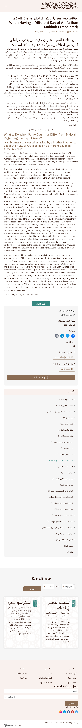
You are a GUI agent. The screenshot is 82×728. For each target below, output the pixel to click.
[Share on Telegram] (62, 336)
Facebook (68, 712)
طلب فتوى (41, 303)
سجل (71, 703)
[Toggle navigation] (6, 6)
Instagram (60, 712)
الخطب (49, 673)
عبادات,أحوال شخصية (66, 399)
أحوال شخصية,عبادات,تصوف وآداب (61, 521)
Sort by (76, 587)
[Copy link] (57, 336)
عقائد (71, 552)
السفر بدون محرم (19, 602)
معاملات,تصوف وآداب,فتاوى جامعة (61, 411)
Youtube (72, 712)
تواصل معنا (72, 677)
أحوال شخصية (68, 472)
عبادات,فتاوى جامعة (66, 454)
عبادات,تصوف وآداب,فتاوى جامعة (46, 31)
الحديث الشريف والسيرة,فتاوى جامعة (61, 497)
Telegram (64, 712)
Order (56, 586)
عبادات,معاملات (68, 448)
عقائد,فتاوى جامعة (67, 430)
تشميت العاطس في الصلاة (58, 605)
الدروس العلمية (22, 673)
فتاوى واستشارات (65, 31)
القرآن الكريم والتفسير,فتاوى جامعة (62, 491)
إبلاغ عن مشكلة (41, 377)
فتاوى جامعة (69, 424)
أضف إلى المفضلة (62, 357)
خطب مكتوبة (71, 682)
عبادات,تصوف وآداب (66, 466)
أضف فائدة (66, 369)
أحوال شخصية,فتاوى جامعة (64, 515)
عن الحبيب (72, 668)
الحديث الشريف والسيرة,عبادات (63, 503)
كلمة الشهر (48, 668)
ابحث (32, 588)
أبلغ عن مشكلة (71, 673)
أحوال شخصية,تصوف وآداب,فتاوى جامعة (59, 527)
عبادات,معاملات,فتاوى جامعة (63, 442)
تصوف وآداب (68, 485)
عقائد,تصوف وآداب (67, 436)
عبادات (70, 546)
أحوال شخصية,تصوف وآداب (64, 534)
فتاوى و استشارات (45, 677)
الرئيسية (75, 31)
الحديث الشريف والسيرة (65, 509)
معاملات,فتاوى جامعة (66, 405)
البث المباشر (23, 677)
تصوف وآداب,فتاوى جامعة (64, 479)
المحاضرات (23, 668)
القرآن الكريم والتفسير (66, 540)
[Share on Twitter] (68, 336)
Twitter (76, 712)
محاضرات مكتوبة (46, 682)
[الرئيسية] (59, 6)
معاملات (70, 418)
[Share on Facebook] (73, 336)
